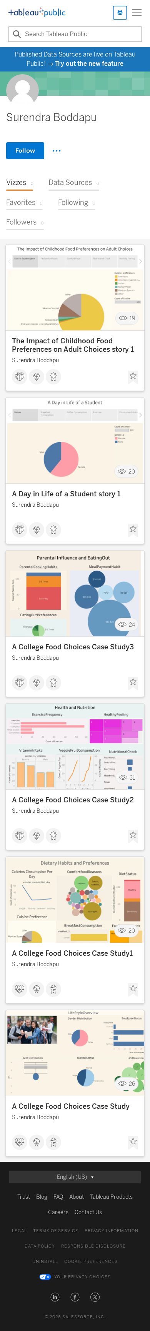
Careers (58, 1212)
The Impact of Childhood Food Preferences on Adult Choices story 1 (73, 345)
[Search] (15, 34)
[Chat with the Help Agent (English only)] (120, 13)
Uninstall (45, 1261)
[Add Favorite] (133, 377)
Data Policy (40, 1246)
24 (132, 624)
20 (131, 471)
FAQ (58, 1197)
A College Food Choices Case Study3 (73, 647)
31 (132, 777)
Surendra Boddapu (35, 360)
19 (132, 318)
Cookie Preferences (91, 1261)
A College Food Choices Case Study (71, 1106)
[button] (55, 1297)
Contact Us (88, 1212)
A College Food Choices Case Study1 (72, 953)
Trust (23, 1197)
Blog (41, 1197)
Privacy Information (111, 1230)
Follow (25, 150)
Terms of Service (55, 1230)
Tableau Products (111, 1197)
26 (132, 1084)
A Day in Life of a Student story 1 (66, 494)
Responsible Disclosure (93, 1246)
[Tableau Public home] (36, 13)
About (76, 1197)
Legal (19, 1230)
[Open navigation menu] (137, 13)
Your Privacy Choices (82, 1276)
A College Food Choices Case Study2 (73, 800)
